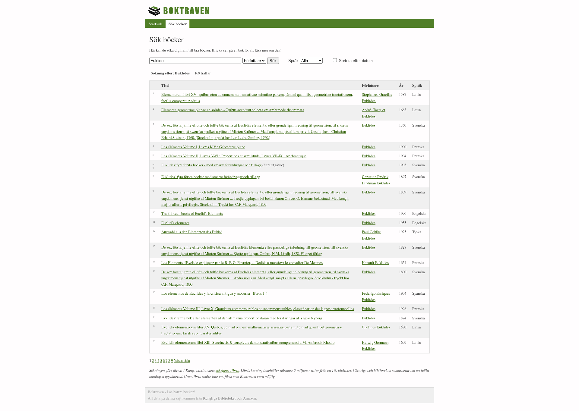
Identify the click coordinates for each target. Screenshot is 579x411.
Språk (293, 60)
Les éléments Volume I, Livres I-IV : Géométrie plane (203, 146)
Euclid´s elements (175, 222)
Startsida (156, 24)
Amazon (249, 398)
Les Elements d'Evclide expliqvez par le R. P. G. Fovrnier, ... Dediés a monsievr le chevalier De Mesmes (242, 262)
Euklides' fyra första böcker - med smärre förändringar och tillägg (211, 165)
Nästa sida (182, 360)
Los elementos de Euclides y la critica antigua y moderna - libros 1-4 (214, 293)
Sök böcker (178, 24)
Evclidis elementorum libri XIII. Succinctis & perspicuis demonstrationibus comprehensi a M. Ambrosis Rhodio (247, 342)
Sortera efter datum (356, 60)
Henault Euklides (375, 262)
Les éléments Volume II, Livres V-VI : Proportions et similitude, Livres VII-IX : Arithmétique (233, 155)
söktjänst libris (227, 370)
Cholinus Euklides (376, 327)
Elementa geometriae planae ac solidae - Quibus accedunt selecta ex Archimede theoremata (232, 109)
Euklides (368, 125)
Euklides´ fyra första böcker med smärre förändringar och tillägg (210, 176)
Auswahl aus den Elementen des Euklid (191, 231)
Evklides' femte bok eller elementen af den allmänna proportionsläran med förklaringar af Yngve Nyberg (241, 318)
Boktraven (179, 11)
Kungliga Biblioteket (219, 398)
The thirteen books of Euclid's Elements (192, 213)
